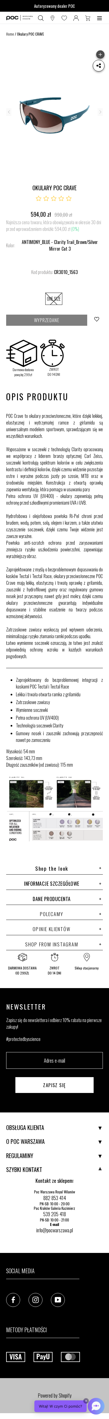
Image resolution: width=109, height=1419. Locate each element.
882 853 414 (54, 1197)
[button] (69, 1406)
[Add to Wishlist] (97, 320)
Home (10, 34)
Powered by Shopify (55, 1395)
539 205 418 (54, 1214)
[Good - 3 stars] (53, 198)
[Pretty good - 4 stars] (61, 198)
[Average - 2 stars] (46, 198)
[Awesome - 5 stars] (69, 198)
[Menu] (99, 17)
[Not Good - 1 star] (38, 198)
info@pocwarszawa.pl (54, 1230)
